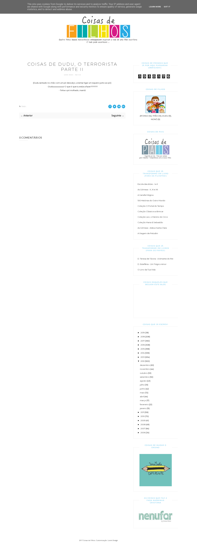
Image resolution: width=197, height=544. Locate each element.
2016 (143, 345)
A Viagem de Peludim (148, 233)
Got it (167, 7)
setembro (144, 377)
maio (142, 392)
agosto (143, 381)
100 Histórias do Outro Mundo (151, 200)
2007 (143, 428)
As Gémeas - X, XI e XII (148, 189)
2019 (143, 332)
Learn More (155, 7)
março (143, 400)
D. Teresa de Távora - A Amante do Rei (155, 259)
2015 (143, 349)
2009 (143, 420)
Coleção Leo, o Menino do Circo (153, 217)
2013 (143, 357)
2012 (143, 361)
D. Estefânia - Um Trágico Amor (152, 264)
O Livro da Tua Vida (146, 269)
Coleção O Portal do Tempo (151, 206)
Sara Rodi (69, 75)
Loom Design (113, 540)
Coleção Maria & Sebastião (150, 222)
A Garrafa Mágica (145, 195)
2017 (143, 341)
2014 (143, 353)
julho (142, 385)
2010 (143, 416)
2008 (143, 424)
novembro (145, 369)
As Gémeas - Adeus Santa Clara (152, 228)
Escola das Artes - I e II (148, 184)
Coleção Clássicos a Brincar (150, 211)
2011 (142, 412)
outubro (144, 373)
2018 (143, 336)
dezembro (145, 365)
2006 (143, 432)
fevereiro (144, 404)
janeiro (143, 408)
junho (142, 389)
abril (142, 396)
